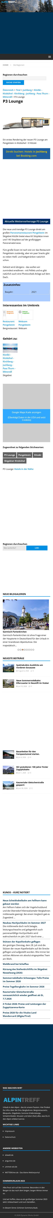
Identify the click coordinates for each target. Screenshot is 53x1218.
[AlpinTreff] (26, 10)
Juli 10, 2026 (22, 686)
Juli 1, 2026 (22, 773)
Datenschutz (10, 1137)
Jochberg (27, 90)
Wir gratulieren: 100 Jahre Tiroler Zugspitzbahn (32, 768)
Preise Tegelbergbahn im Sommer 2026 (23, 986)
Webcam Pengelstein (25, 323)
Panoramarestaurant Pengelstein (27, 232)
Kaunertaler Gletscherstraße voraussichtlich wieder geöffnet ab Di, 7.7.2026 (23, 995)
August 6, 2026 (23, 671)
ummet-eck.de (11, 1166)
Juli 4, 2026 (22, 757)
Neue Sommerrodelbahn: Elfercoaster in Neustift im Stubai (32, 681)
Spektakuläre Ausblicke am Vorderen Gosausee (29, 666)
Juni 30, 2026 (22, 788)
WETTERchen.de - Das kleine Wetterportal (22, 1172)
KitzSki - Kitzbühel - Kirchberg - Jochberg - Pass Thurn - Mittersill (26, 93)
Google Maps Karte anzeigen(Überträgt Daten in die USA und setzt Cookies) (26, 416)
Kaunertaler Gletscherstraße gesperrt (30, 783)
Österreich (8, 90)
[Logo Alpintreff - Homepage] (21, 1104)
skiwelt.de (9, 1155)
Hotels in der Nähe (23, 469)
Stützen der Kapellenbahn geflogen (21, 941)
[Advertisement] (28, 32)
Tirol (18, 90)
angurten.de (10, 1161)
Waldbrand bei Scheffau (16, 964)
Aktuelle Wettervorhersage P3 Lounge (26, 221)
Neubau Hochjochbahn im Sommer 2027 (24, 922)
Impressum (10, 1131)
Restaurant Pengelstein (9, 323)
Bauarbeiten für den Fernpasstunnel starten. (28, 752)
